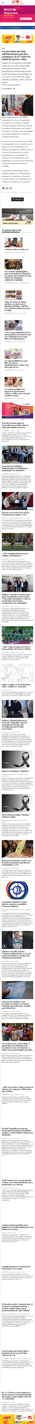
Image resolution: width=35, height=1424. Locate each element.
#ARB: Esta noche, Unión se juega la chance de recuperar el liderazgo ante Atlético (17, 1089)
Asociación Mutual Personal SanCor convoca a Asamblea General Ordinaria (14, 904)
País (5, 690)
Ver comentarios (17, 199)
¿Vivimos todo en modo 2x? (17, 249)
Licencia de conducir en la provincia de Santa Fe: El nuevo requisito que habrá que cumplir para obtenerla (16, 1004)
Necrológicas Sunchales (22, 774)
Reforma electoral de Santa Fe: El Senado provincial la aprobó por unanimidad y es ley (16, 862)
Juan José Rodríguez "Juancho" (15, 771)
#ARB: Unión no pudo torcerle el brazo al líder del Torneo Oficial (16, 647)
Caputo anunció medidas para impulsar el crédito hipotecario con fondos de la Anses (17, 1227)
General (12, 1272)
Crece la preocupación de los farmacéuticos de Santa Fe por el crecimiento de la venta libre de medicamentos (18, 335)
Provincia (23, 518)
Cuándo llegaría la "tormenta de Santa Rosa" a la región (16, 1267)
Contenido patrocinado (26, 909)
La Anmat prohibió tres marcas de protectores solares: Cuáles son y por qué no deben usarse (17, 392)
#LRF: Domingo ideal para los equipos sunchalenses (15, 554)
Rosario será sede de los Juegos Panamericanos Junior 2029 (15, 513)
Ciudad (12, 606)
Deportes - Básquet (14, 652)
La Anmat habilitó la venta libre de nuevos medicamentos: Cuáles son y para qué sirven (17, 363)
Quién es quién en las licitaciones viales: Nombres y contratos (16, 685)
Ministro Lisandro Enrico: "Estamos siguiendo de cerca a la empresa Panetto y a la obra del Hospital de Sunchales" (16, 954)
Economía (12, 430)
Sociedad (12, 1053)
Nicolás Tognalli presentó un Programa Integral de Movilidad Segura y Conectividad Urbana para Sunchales (17, 1131)
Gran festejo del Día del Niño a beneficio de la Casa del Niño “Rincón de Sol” (15, 1353)
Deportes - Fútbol (14, 559)
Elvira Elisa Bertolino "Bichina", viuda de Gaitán (16, 815)
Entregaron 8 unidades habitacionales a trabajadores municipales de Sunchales (15, 468)
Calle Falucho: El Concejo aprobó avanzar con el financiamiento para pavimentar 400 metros (17, 1182)
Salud (3, 48)
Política (12, 868)
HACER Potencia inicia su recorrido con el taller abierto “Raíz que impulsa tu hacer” (15, 425)
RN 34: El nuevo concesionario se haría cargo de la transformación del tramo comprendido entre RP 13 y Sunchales (16, 1395)
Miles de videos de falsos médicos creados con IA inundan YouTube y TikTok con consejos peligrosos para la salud (17, 306)
